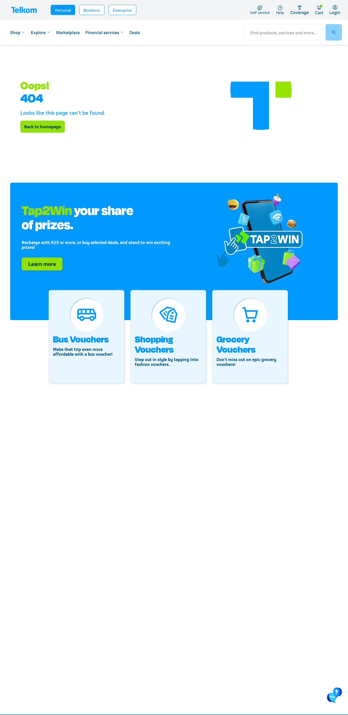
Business (92, 9)
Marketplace (68, 32)
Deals (134, 32)
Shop (15, 32)
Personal (63, 9)
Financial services (102, 32)
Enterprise (122, 9)
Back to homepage (42, 126)
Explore (38, 32)
